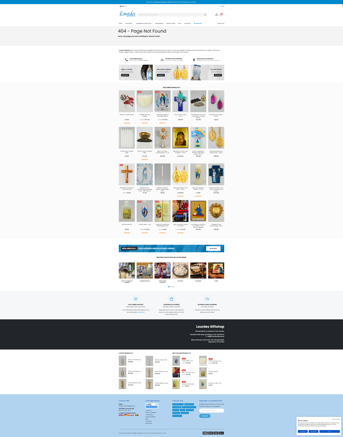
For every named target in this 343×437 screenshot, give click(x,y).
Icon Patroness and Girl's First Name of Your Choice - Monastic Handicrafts (198, 227)
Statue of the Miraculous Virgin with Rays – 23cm (135, 359)
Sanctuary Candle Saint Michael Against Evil (162, 225)
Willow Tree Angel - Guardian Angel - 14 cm (162, 151)
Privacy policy (149, 414)
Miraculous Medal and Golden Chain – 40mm (216, 151)
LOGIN (222, 6)
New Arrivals (159, 23)
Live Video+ (187, 23)
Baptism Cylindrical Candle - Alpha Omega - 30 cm (162, 189)
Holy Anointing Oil (127, 224)
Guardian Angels (177, 407)
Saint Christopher (177, 415)
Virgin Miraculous (189, 404)
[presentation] (113, 275)
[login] (216, 14)
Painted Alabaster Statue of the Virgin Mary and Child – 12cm (162, 383)
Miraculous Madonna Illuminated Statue (163, 115)
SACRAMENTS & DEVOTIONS (143, 23)
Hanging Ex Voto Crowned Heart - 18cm (216, 225)
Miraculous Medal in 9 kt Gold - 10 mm (180, 188)
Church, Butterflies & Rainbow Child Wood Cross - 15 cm (198, 152)
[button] (222, 14)
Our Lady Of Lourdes (178, 404)
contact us (141, 312)
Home (120, 23)
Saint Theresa (190, 410)
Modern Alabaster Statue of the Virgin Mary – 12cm (162, 371)
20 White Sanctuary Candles (144, 115)
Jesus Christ (176, 410)
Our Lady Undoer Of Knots (189, 407)
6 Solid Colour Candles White (126, 151)
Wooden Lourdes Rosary (127, 114)
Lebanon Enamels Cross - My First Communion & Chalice (216, 189)
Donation (199, 23)
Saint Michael (176, 413)
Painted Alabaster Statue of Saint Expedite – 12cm (135, 382)
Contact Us (220, 23)
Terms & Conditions (151, 412)
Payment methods (151, 417)
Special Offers (170, 23)
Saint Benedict (184, 413)
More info (213, 248)
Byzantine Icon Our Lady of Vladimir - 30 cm (180, 151)
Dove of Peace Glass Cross (180, 115)
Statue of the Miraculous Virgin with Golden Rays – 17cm (135, 371)
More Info (125, 75)
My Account (149, 423)
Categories (128, 23)
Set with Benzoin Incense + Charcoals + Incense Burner (198, 116)
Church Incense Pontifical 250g (144, 151)
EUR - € (124, 6)
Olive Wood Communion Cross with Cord (127, 188)
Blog (179, 23)
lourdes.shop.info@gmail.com (127, 406)
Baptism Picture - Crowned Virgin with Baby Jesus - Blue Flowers (144, 189)
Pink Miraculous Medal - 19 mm (216, 115)
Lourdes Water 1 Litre (145, 224)
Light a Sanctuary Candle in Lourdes (180, 225)
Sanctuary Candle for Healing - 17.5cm (198, 188)
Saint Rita (182, 410)
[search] (205, 14)
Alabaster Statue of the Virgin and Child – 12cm (162, 360)
